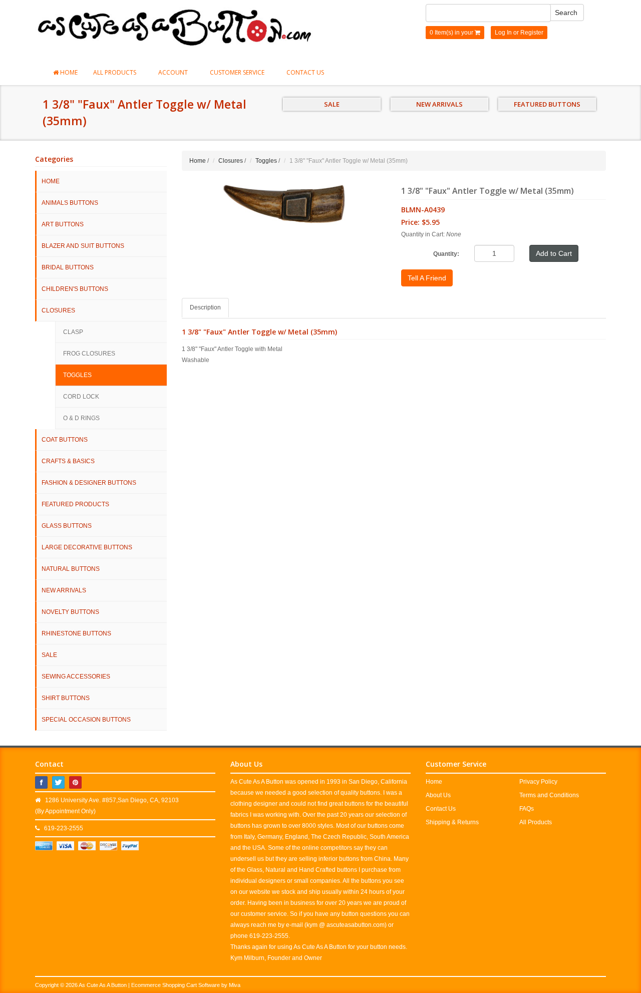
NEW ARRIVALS (439, 104)
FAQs (526, 808)
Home (68, 72)
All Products (115, 72)
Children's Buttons (75, 288)
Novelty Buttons (70, 611)
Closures (58, 310)
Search (566, 13)
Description (205, 307)
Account (173, 72)
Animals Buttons (70, 202)
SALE (332, 104)
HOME (51, 181)
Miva (234, 985)
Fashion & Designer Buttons (89, 482)
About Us (438, 795)
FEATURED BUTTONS (547, 104)
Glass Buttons (67, 525)
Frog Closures (89, 353)
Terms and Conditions (549, 795)
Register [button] (531, 32)
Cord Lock (81, 396)
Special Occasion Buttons (86, 719)
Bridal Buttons (68, 267)
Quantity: (446, 253)
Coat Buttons (65, 439)
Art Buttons (63, 224)
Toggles (77, 375)
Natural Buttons (71, 568)
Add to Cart (554, 253)
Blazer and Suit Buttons (83, 245)
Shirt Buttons (66, 698)
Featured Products (75, 504)
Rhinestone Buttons (76, 633)
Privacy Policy (538, 781)
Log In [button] (503, 32)
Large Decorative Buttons (87, 547)
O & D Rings (81, 418)
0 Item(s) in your (452, 32)
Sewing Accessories (76, 676)
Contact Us (305, 72)
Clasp (73, 332)
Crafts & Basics (68, 461)
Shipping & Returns (452, 822)
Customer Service (238, 72)
